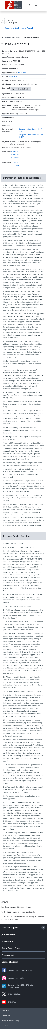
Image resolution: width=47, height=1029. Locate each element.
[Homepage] (2, 38)
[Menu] (36, 5)
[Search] (30, 5)
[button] (23, 178)
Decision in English (23, 89)
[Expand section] (43, 928)
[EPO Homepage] (13, 5)
